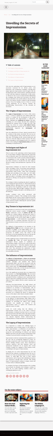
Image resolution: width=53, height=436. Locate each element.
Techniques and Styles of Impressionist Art (18, 71)
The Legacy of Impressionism (15, 80)
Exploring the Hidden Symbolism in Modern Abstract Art (44, 116)
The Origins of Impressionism (15, 68)
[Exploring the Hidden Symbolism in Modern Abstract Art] (44, 103)
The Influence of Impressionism (16, 77)
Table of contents (14, 65)
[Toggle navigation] (6, 7)
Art (9, 14)
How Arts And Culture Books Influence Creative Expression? (11, 407)
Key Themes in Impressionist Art (16, 74)
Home (5, 14)
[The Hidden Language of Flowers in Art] (44, 130)
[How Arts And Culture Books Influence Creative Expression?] (45, 77)
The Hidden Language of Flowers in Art (44, 142)
